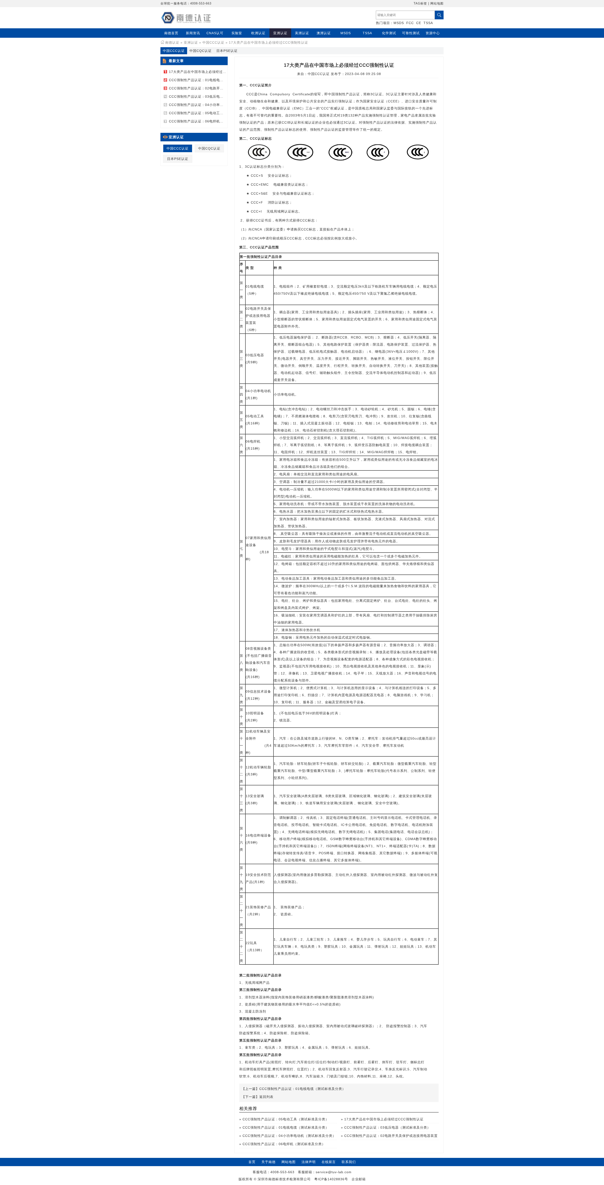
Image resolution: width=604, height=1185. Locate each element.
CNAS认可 (214, 33)
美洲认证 (302, 33)
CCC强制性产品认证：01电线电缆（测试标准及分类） (212, 80)
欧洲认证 (258, 33)
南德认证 (172, 42)
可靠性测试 (411, 33)
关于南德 (268, 1162)
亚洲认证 (280, 33)
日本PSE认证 (227, 51)
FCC (410, 23)
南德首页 (171, 33)
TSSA (428, 23)
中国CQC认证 (200, 51)
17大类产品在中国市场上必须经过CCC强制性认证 (208, 72)
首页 (252, 1162)
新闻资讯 (193, 33)
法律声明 (309, 1162)
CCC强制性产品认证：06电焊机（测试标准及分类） (210, 121)
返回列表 (266, 1097)
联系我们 (349, 1162)
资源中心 (433, 33)
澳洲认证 (324, 33)
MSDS (399, 23)
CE (418, 23)
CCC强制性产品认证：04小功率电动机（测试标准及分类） (215, 105)
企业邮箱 (359, 1179)
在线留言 (329, 1162)
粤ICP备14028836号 (331, 1179)
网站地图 (437, 3)
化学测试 (389, 33)
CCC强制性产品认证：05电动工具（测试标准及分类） (212, 113)
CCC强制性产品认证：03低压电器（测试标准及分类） (212, 96)
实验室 (236, 33)
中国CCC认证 (213, 42)
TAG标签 (420, 3)
